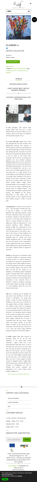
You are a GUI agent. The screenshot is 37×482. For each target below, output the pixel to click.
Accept (5, 479)
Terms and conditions (13, 398)
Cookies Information (13, 402)
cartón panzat (9, 70)
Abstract (24, 68)
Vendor (18, 79)
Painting (19, 68)
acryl (21, 70)
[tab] (18, 79)
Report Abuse (9, 66)
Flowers (14, 68)
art (24, 70)
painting (8, 72)
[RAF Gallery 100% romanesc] (18, 4)
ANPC (9, 406)
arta (27, 70)
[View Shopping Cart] (30, 4)
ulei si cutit (17, 70)
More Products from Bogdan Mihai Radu (18, 374)
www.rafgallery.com (14, 465)
